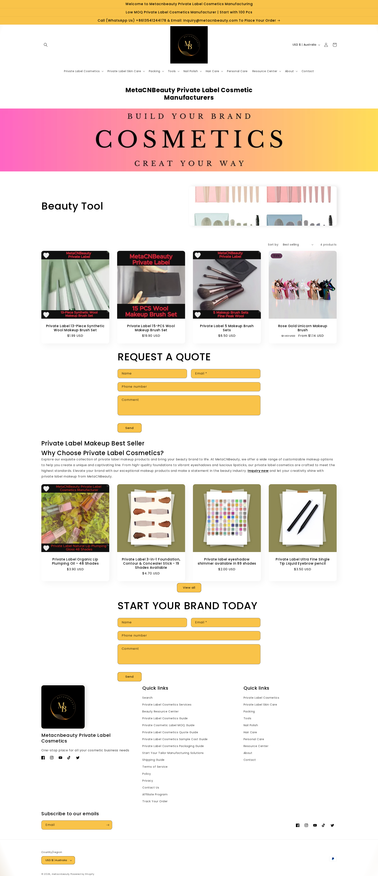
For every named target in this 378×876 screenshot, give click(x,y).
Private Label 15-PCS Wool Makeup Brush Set (151, 328)
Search (147, 698)
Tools (247, 718)
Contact (250, 760)
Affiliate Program (155, 794)
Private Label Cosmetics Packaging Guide (173, 746)
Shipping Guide (153, 760)
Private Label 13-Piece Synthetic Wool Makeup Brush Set (75, 328)
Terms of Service (155, 767)
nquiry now (259, 470)
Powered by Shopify (82, 874)
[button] (45, 44)
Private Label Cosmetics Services (166, 705)
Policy (146, 774)
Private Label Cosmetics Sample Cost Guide (175, 739)
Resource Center (256, 746)
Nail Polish (251, 725)
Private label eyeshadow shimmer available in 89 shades (227, 561)
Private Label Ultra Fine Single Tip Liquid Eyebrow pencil (303, 561)
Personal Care (254, 739)
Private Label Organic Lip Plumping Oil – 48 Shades (75, 561)
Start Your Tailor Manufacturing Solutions (173, 753)
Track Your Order (155, 801)
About (248, 753)
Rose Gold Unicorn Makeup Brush (302, 328)
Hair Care (250, 732)
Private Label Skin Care (260, 705)
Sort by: (273, 245)
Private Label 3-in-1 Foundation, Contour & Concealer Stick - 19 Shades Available (151, 563)
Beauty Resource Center (160, 711)
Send (129, 428)
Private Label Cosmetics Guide (165, 718)
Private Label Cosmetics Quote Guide (170, 732)
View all (189, 587)
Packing (249, 711)
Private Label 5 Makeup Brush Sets (227, 328)
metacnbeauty (61, 874)
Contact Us (150, 788)
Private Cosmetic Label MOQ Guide (168, 725)
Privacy (147, 781)
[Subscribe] (107, 825)
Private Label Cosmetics (261, 698)
